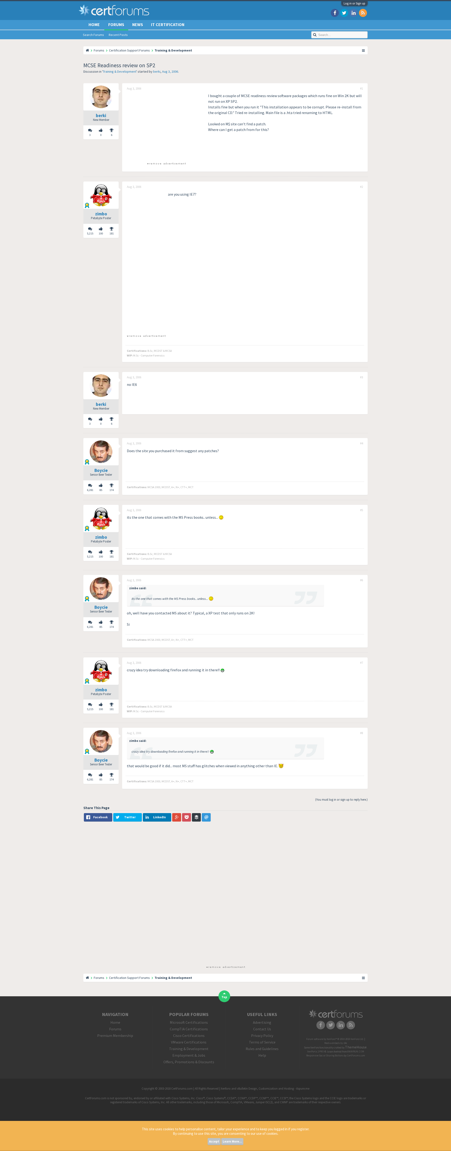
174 (111, 490)
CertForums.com (356, 1055)
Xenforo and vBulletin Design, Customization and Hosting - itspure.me (265, 1089)
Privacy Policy (262, 1035)
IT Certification (167, 24)
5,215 (90, 233)
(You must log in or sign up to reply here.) (341, 800)
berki (156, 71)
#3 (361, 377)
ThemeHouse (356, 1047)
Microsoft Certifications (189, 1022)
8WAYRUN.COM (355, 1051)
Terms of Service (262, 1042)
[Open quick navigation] (363, 50)
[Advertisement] (166, 126)
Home (94, 24)
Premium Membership (115, 1035)
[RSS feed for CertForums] (363, 12)
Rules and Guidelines (262, 1048)
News (137, 24)
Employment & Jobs (188, 1055)
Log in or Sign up (354, 3)
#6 (361, 580)
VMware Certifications (188, 1042)
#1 (361, 89)
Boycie (101, 470)
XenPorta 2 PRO (315, 1051)
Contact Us (262, 1029)
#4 (361, 443)
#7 (361, 663)
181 (111, 233)
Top (224, 997)
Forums (116, 24)
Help (262, 1055)
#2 (361, 187)
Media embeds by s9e (335, 1043)
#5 (361, 510)
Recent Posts (118, 35)
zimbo (101, 213)
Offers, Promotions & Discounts (188, 1062)
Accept (214, 1141)
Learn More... (232, 1141)
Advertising (262, 1022)
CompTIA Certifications (189, 1029)
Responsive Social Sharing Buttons (324, 1055)
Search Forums (93, 35)
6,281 (90, 490)
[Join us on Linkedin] (353, 12)
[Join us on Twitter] (344, 12)
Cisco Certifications (189, 1035)
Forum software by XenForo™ (335, 1039)
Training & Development (119, 71)
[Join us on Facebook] (334, 12)
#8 (361, 733)
